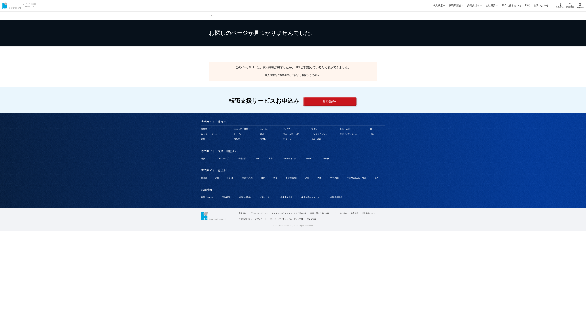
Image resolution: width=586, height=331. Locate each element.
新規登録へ (330, 101)
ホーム (211, 15)
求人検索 (438, 5)
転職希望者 (455, 5)
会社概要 (490, 5)
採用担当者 (473, 5)
